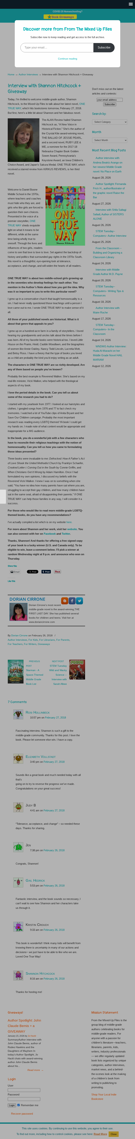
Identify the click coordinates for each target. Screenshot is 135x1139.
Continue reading (67, 58)
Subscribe (104, 47)
